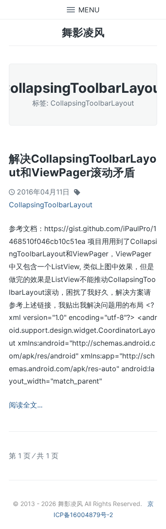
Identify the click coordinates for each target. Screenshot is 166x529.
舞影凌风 (83, 32)
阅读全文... (25, 404)
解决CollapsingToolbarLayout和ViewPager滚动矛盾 (82, 165)
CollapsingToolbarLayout (51, 204)
